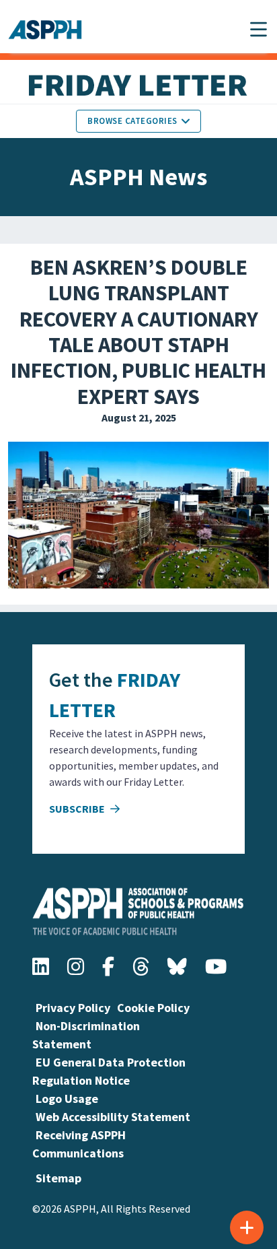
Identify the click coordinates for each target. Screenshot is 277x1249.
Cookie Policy (153, 1007)
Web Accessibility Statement (113, 1116)
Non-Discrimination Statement (86, 1035)
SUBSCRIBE (78, 808)
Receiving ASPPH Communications (79, 1144)
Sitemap (58, 1178)
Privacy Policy (73, 1007)
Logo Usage (67, 1098)
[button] (258, 29)
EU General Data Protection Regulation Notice (109, 1071)
